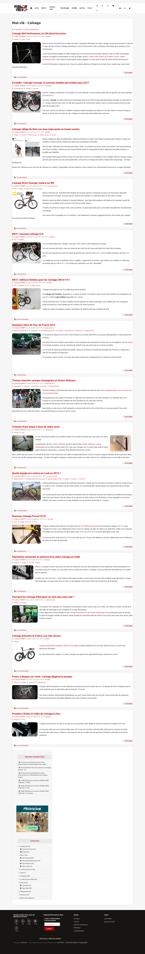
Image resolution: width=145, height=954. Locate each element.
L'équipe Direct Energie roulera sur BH (33, 183)
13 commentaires (21, 177)
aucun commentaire (22, 319)
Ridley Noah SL (89, 330)
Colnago (16, 39)
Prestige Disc (42, 682)
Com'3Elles (60, 942)
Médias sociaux (32, 135)
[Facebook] (97, 6)
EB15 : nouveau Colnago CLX (27, 234)
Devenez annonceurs (81, 925)
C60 (15, 285)
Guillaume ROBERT (19, 36)
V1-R (35, 522)
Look (22, 432)
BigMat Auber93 (19, 479)
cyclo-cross (32, 682)
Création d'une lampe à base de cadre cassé (36, 427)
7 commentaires (21, 375)
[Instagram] (102, 6)
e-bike (23, 39)
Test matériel (26, 858)
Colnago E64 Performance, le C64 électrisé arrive (39, 33)
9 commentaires (21, 228)
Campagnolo (34, 330)
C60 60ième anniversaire (90, 526)
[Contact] (120, 8)
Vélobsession (49, 430)
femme (23, 135)
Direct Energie (30, 189)
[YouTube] (113, 6)
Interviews (23, 895)
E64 (29, 39)
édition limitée (36, 285)
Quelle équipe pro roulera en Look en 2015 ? (36, 473)
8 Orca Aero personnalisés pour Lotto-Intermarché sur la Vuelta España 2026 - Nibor (32, 763)
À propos (77, 919)
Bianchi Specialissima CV (21, 330)
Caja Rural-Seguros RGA (54, 479)
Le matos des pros (52, 186)
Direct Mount (69, 330)
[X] (108, 6)
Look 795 (82, 479)
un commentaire (21, 123)
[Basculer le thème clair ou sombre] (130, 8)
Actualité (48, 36)
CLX (15, 240)
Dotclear (24, 942)
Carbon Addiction (58, 444)
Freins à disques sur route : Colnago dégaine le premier (42, 676)
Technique (64, 8)
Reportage (25, 888)
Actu (36, 8)
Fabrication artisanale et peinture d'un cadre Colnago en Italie (46, 557)
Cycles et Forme (109, 922)
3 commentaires (21, 274)
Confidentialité (79, 931)
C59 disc (16, 682)
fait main (31, 563)
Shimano (44, 386)
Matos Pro (52, 8)
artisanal (16, 563)
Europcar (40, 189)
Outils (82, 8)
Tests (43, 8)
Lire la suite (128, 73)
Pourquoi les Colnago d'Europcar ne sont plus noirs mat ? (43, 597)
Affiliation (77, 928)
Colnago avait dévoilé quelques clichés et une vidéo (58, 646)
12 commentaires (21, 511)
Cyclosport (25, 885)
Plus (89, 8)
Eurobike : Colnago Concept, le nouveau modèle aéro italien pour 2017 (50, 82)
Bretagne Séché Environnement (35, 479)
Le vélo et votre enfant (27, 879)
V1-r (27, 285)
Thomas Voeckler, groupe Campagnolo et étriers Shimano (43, 380)
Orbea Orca (79, 330)
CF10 (15, 522)
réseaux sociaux (44, 135)
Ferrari (29, 522)
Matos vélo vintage (26, 898)
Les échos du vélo (27, 849)
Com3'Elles (107, 919)
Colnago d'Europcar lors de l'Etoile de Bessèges (87, 613)
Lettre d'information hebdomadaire (52, 919)
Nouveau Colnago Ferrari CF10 (29, 516)
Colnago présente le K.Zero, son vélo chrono (36, 636)
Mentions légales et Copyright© (76, 942)
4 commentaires (21, 551)
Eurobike (36, 88)
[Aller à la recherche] (125, 8)
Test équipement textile (29, 861)
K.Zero (23, 719)
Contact (76, 922)
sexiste (54, 135)
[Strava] (97, 10)
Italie (38, 563)
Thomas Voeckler (54, 386)
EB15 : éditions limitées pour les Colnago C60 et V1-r (41, 280)
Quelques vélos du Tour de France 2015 (33, 325)
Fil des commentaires (31, 29)
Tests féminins (26, 863)
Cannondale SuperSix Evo (48, 330)
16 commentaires (21, 77)
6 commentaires (21, 421)
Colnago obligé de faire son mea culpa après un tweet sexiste (46, 129)
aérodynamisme (18, 88)
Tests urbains (26, 866)
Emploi (24, 852)
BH (15, 189)
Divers (74, 8)
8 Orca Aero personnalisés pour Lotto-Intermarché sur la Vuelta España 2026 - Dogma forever (32, 775)
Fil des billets (18, 29)
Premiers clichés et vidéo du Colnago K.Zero (36, 714)
